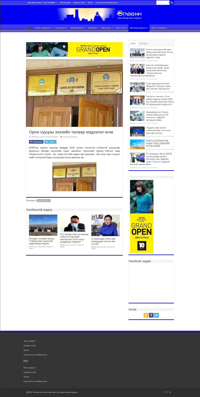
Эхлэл (30, 27)
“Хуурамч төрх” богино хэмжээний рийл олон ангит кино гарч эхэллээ (158, 130)
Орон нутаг (120, 28)
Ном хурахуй (65, 3)
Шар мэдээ (106, 28)
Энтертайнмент (76, 28)
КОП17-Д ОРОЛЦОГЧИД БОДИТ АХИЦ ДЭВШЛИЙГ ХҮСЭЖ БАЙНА (158, 143)
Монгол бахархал (159, 28)
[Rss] (149, 3)
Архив (90, 3)
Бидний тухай (79, 3)
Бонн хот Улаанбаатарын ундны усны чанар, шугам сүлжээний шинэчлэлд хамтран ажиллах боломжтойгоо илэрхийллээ (149, 70)
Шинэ (133, 43)
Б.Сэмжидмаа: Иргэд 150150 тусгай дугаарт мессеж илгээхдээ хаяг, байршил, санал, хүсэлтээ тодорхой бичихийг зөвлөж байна (151, 159)
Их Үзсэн (143, 43)
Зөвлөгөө (92, 28)
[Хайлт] (172, 2)
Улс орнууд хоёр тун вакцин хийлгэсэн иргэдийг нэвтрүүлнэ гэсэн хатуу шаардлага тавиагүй (74, 238)
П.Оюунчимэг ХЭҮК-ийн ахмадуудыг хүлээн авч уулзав (103, 241)
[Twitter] (154, 3)
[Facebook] (151, 3)
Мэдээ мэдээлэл (43, 28)
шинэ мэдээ (44, 200)
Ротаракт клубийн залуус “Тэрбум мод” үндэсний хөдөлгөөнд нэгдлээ (42, 241)
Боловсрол (60, 28)
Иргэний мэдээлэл (138, 28)
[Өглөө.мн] (100, 14)
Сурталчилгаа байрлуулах (107, 3)
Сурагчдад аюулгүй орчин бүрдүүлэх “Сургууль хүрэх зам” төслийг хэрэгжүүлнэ (158, 86)
